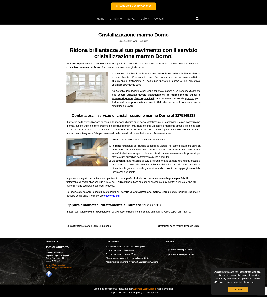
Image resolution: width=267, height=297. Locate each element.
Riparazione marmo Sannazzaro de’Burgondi (125, 246)
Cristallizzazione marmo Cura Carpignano (88, 226)
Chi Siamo (116, 18)
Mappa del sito (118, 292)
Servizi (131, 18)
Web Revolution (140, 41)
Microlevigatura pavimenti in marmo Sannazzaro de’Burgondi (132, 262)
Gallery (144, 18)
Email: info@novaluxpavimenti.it (59, 267)
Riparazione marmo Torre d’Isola (120, 250)
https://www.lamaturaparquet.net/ (180, 254)
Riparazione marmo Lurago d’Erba (121, 254)
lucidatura (186, 73)
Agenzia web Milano (144, 288)
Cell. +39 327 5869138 (55, 265)
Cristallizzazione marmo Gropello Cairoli (179, 226)
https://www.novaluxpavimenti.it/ (179, 249)
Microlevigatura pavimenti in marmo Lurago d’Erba (128, 258)
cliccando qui (111, 195)
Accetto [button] (238, 289)
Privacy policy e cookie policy (143, 292)
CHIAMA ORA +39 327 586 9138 (133, 6)
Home (100, 18)
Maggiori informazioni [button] (244, 282)
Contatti (159, 18)
